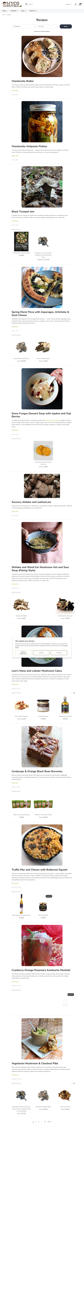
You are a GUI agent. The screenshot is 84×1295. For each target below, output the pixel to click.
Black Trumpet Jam (23, 211)
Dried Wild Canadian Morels (21, 358)
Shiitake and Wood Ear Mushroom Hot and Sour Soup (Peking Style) (40, 568)
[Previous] (72, 693)
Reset (66, 26)
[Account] (75, 4)
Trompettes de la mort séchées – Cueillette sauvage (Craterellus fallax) (43, 255)
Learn (23, 11)
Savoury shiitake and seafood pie (31, 502)
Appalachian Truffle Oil (65, 716)
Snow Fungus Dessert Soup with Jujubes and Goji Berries (41, 415)
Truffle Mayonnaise (43, 716)
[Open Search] (26, 4)
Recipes (9, 14)
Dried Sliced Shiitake (21, 616)
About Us (32, 11)
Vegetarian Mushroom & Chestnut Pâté (35, 1063)
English (68, 4)
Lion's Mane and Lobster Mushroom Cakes (37, 671)
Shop (4, 11)
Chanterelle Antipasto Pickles (29, 146)
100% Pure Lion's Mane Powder (43, 815)
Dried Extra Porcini (65, 1107)
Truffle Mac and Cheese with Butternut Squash (39, 869)
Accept (41, 653)
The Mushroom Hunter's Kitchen (21, 253)
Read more (15, 90)
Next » (49, 1122)
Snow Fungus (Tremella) (52, 420)
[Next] (74, 693)
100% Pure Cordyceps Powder (21, 815)
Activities (14, 11)
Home (3, 14)
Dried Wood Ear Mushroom (65, 616)
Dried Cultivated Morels (43, 358)
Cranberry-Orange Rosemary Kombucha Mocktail (41, 970)
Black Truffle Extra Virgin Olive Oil (21, 915)
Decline (59, 653)
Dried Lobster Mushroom (21, 716)
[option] (20, 244)
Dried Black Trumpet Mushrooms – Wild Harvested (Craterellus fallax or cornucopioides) (21, 1109)
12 (45, 1122)
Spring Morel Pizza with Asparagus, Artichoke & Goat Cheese (40, 313)
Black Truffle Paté (43, 915)
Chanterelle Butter (23, 81)
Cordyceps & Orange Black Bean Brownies (37, 771)
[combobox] (41, 4)
